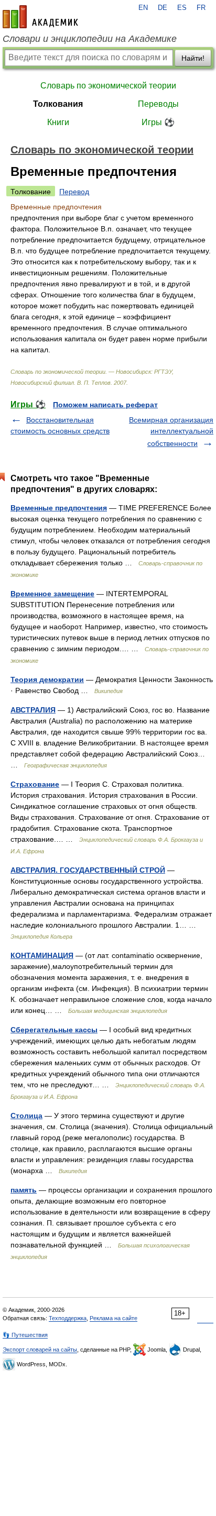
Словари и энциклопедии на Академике (90, 39)
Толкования (58, 103)
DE (162, 8)
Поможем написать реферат (105, 404)
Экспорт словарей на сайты (40, 1349)
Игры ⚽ (158, 122)
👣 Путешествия (25, 1335)
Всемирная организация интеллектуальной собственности (171, 432)
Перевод (74, 191)
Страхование (34, 784)
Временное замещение (52, 593)
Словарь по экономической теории (108, 85)
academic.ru (40, 16)
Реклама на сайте (113, 1318)
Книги (58, 122)
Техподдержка (68, 1318)
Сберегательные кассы (54, 1029)
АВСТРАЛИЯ (33, 710)
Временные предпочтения (58, 508)
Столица (26, 1115)
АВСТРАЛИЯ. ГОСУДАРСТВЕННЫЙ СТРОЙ (87, 870)
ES (182, 8)
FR (201, 8)
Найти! (192, 58)
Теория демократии (47, 679)
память (23, 1190)
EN (143, 8)
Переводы (158, 103)
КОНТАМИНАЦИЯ (41, 955)
